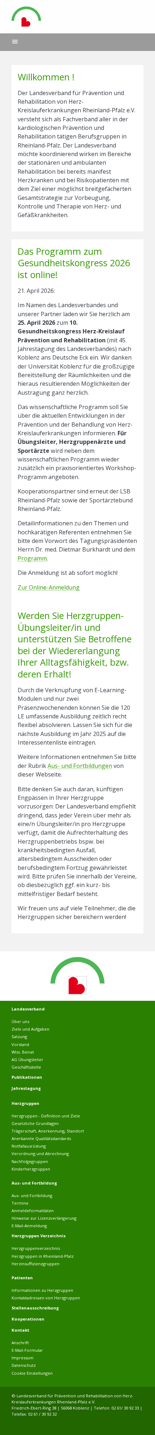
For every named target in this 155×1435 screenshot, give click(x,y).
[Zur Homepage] (26, 17)
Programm (32, 558)
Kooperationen (28, 1319)
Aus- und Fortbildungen (80, 766)
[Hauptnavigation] (15, 42)
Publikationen (27, 1077)
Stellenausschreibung (35, 1307)
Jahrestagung (26, 1088)
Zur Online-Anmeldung (49, 587)
